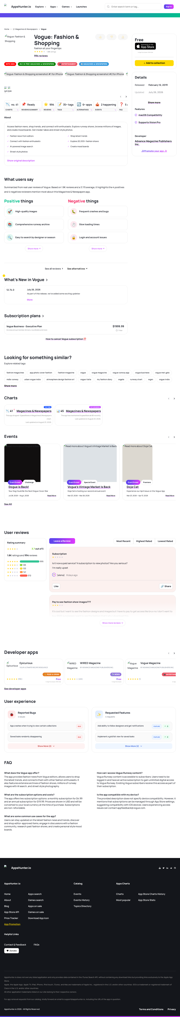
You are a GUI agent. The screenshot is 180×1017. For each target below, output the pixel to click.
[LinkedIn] (167, 868)
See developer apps (15, 688)
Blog (6, 906)
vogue (83, 372)
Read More (51, 495)
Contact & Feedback (15, 944)
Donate (13, 950)
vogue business (142, 372)
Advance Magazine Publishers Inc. (153, 142)
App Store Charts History (151, 894)
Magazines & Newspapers (34, 411)
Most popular (123, 900)
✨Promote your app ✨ (154, 151)
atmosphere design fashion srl (60, 379)
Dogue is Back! (19, 487)
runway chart (136, 379)
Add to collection (155, 62)
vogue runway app (121, 372)
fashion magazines (15, 372)
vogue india (164, 379)
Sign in (169, 6)
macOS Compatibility (150, 115)
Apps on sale (35, 906)
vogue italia (85, 379)
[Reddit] (171, 868)
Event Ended (15, 482)
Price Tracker (11, 918)
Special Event (89, 482)
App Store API (11, 912)
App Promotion (12, 924)
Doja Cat (133, 487)
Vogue (43, 29)
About (7, 900)
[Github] (175, 868)
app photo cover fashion (41, 372)
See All (8, 504)
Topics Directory (82, 906)
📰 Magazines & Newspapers (25, 29)
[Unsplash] (160, 868)
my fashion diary (104, 379)
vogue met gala (162, 372)
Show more (154, 102)
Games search (36, 900)
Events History (82, 900)
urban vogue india (32, 379)
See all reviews (53, 268)
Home (6, 29)
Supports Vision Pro (149, 122)
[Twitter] (163, 868)
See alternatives (76, 269)
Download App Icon (38, 918)
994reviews (41, 55)
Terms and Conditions (151, 1009)
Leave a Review (62, 541)
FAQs (36, 944)
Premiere (147, 482)
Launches (81, 6)
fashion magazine (66, 372)
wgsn (150, 379)
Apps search (35, 894)
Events (77, 894)
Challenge (29, 482)
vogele (121, 379)
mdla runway (12, 379)
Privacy (172, 1009)
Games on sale (36, 912)
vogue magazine (99, 372)
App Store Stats (146, 900)
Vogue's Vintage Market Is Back (89, 487)
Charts (120, 894)
